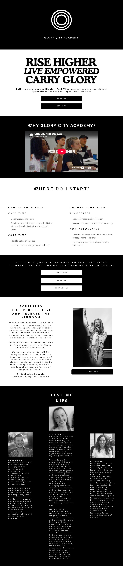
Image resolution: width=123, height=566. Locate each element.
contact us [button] (62, 288)
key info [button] (62, 106)
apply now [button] (62, 272)
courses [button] (62, 98)
